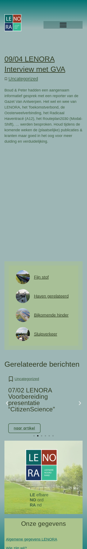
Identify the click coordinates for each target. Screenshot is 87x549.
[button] (7, 403)
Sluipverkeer (45, 334)
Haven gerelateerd (51, 296)
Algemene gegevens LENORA (31, 539)
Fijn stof (41, 277)
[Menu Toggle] (63, 25)
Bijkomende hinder (51, 315)
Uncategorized (23, 78)
